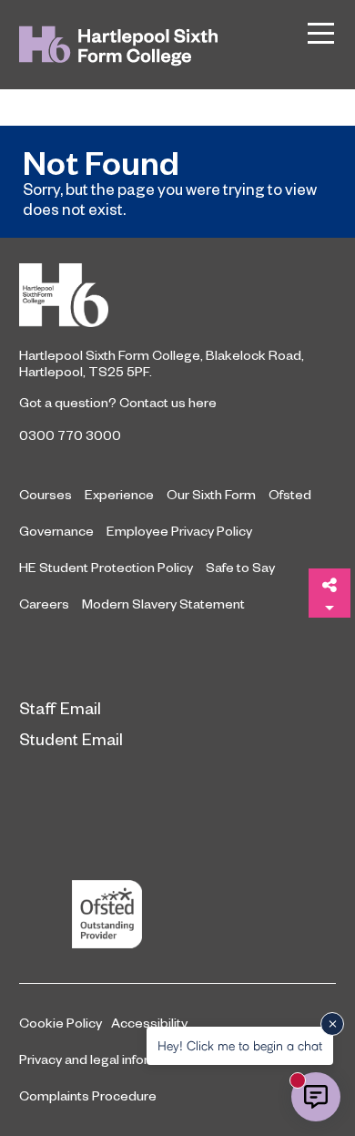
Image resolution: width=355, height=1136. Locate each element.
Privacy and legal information (104, 1058)
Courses (45, 494)
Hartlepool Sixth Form (177, 295)
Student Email (71, 738)
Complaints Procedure (88, 1095)
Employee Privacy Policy (179, 530)
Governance (56, 530)
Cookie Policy (60, 1022)
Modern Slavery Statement (163, 603)
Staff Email (60, 707)
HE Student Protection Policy (106, 566)
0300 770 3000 (70, 434)
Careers (44, 603)
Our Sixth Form (211, 494)
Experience (119, 494)
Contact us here (168, 402)
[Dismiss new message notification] (332, 1024)
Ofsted (290, 494)
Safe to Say (240, 566)
